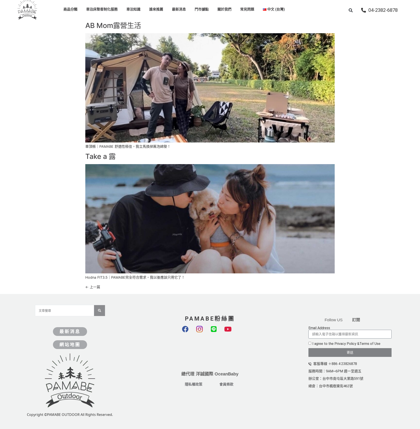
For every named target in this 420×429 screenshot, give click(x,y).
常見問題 (247, 9)
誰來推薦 (156, 9)
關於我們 (224, 9)
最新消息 (179, 9)
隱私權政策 (193, 384)
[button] (350, 10)
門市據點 (202, 9)
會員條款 (226, 384)
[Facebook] (188, 332)
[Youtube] (231, 332)
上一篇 (92, 287)
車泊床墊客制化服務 (102, 9)
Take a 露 (100, 156)
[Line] (217, 332)
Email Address (319, 328)
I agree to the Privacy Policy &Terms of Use (346, 344)
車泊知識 (133, 9)
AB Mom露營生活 (113, 25)
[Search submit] (99, 310)
